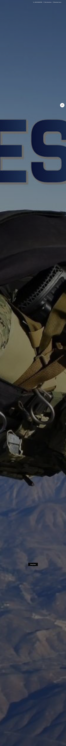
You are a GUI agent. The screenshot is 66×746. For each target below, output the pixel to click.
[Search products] (62, 105)
